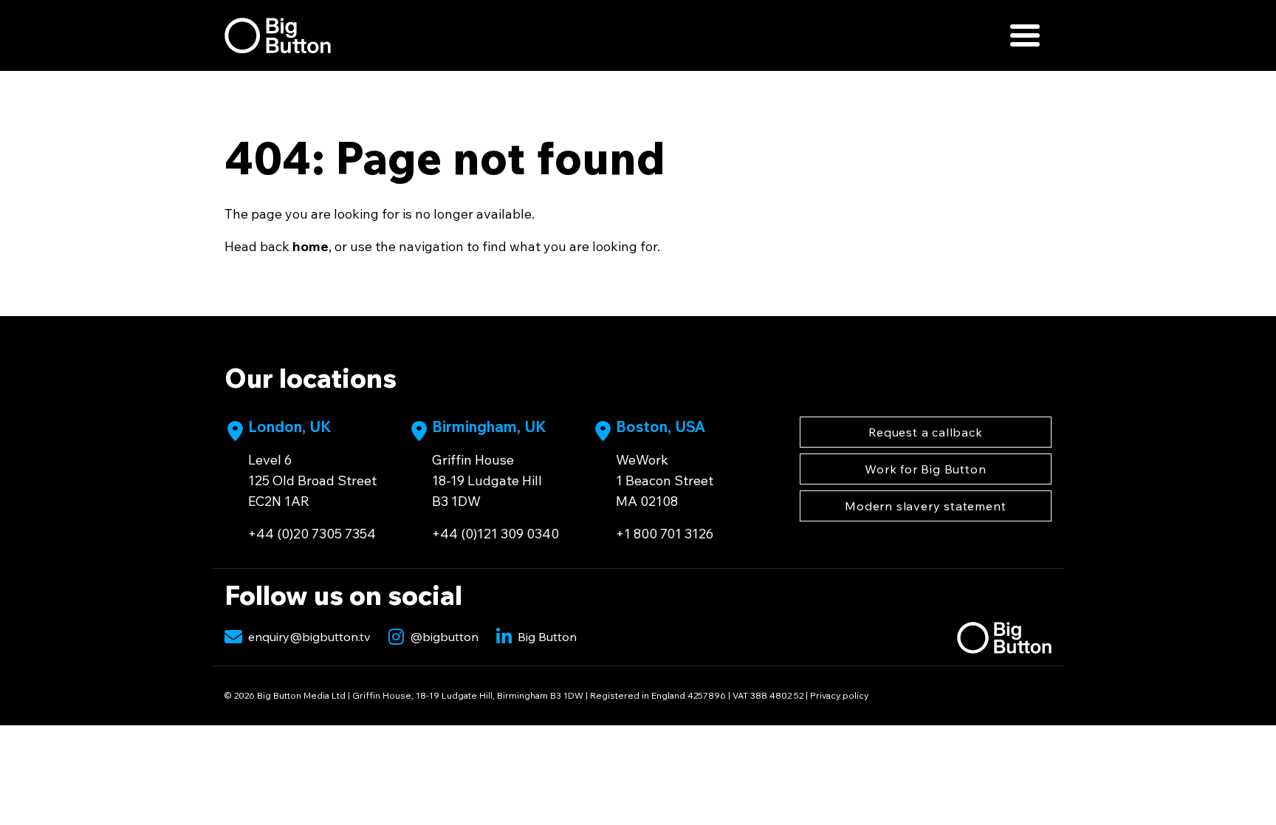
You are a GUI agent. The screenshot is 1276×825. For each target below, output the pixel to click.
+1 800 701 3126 (664, 533)
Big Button (547, 636)
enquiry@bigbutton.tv (309, 636)
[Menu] (1025, 35)
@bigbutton (444, 636)
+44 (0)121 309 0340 (495, 533)
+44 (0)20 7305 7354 (312, 533)
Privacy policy (839, 695)
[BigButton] (277, 35)
